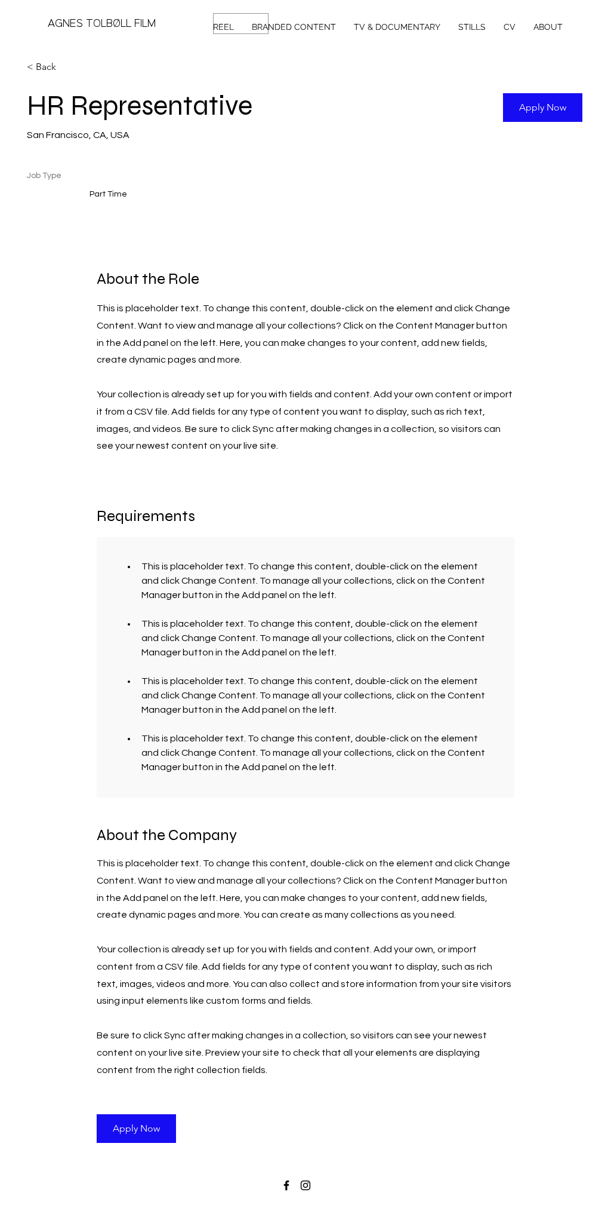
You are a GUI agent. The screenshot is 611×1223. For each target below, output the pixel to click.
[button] (542, 107)
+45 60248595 (253, 1199)
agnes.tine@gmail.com (354, 1199)
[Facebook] (286, 1185)
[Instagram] (305, 1185)
